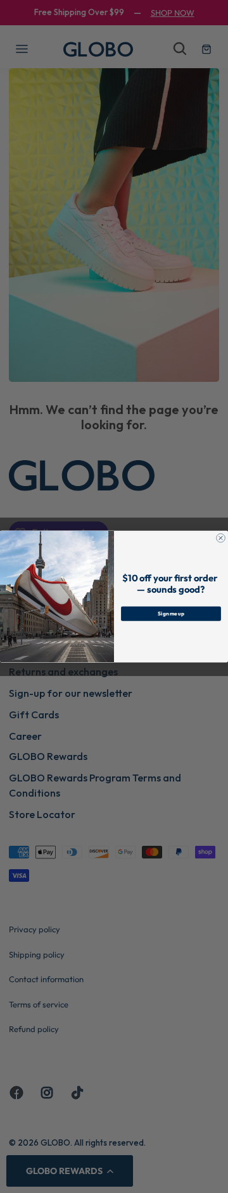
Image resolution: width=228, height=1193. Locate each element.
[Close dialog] (221, 537)
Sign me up (171, 613)
